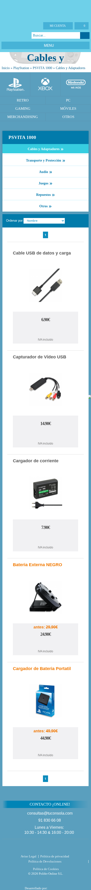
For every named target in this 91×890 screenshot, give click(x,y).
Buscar (85, 35)
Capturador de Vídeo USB (39, 356)
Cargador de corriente (35, 460)
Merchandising (22, 117)
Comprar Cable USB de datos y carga (46, 330)
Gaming (22, 108)
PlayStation (21, 68)
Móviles (68, 108)
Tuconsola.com (45, 847)
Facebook (5, 35)
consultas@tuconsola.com (50, 813)
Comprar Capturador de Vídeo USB (46, 434)
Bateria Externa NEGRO (37, 564)
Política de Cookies (46, 869)
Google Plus (17, 35)
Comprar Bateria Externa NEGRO (46, 644)
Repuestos (45, 194)
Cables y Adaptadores (70, 68)
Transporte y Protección (45, 160)
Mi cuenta (58, 25)
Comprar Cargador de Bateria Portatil (46, 748)
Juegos (45, 183)
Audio (45, 171)
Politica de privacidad (54, 856)
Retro (23, 100)
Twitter (11, 35)
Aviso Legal (28, 856)
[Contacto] (27, 26)
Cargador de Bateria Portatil (42, 668)
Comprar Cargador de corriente (46, 538)
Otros (45, 206)
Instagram (23, 35)
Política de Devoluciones (44, 861)
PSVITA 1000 (42, 68)
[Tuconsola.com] (45, 9)
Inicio (6, 68)
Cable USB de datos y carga (42, 253)
